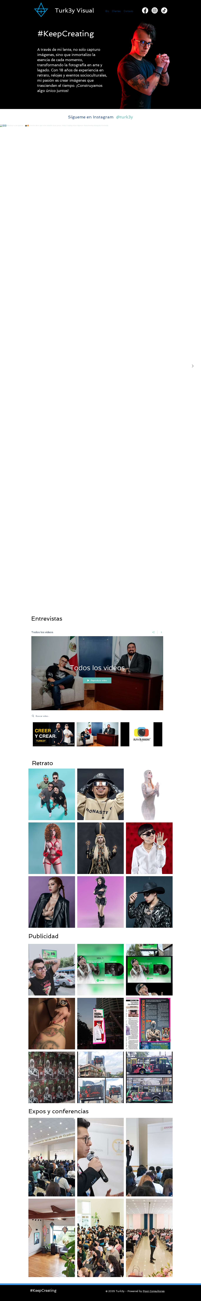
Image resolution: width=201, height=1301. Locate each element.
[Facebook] (145, 10)
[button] (51, 794)
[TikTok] (164, 10)
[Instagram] (155, 10)
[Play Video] (53, 734)
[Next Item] (192, 366)
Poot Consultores (154, 1291)
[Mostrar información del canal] (160, 632)
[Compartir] (153, 632)
